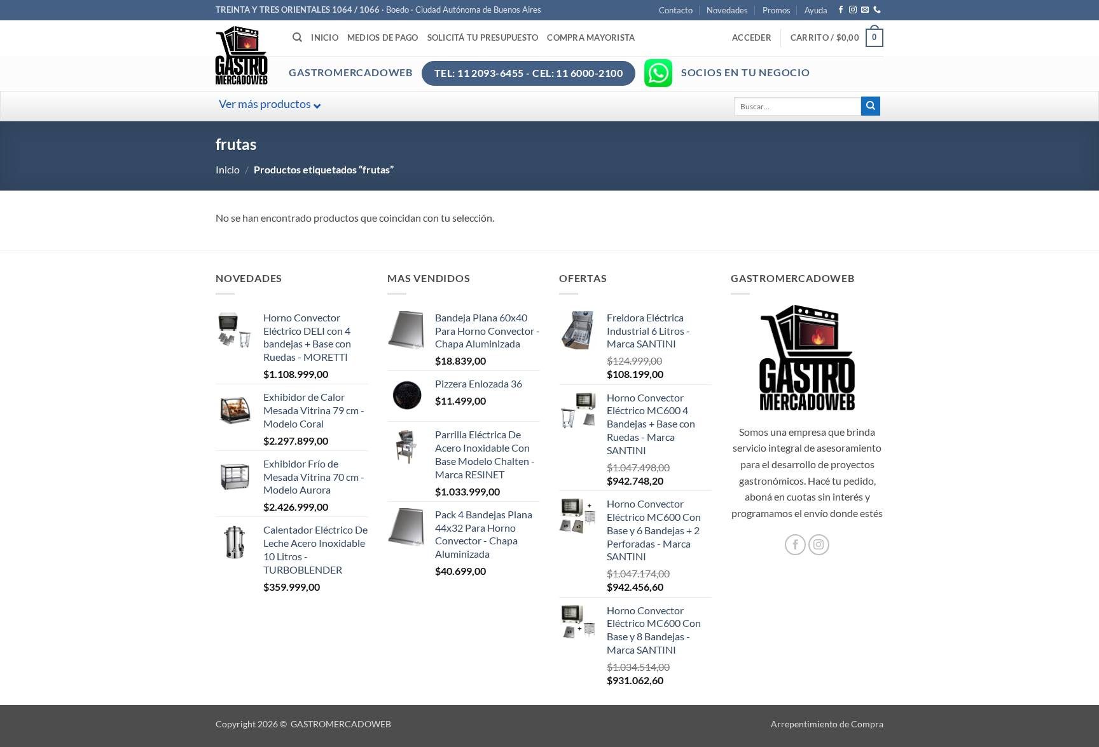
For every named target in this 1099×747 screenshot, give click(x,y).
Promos (777, 10)
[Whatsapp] (658, 73)
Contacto (676, 10)
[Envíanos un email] (865, 10)
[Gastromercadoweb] (293, 55)
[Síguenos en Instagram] (853, 10)
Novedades (727, 10)
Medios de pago (382, 37)
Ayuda (816, 10)
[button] (751, 37)
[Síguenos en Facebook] (841, 10)
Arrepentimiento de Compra (827, 723)
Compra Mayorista (591, 37)
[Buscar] (297, 37)
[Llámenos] (877, 10)
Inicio (324, 37)
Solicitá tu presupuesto (483, 37)
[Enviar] (870, 106)
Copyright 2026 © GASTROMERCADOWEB (303, 723)
